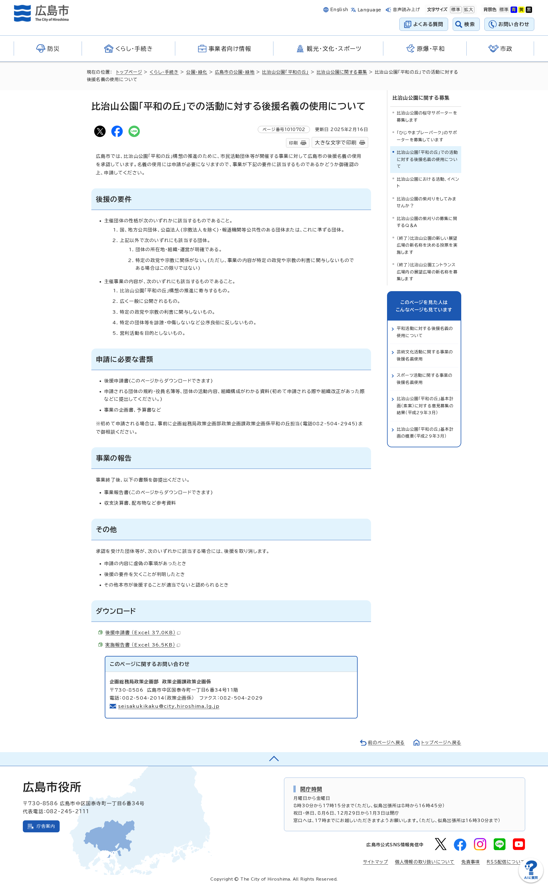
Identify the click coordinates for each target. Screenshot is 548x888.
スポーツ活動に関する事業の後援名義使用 (425, 378)
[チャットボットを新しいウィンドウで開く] (531, 881)
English (339, 9)
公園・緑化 (196, 72)
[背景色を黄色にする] (521, 10)
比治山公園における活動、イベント (428, 182)
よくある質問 (428, 24)
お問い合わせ (513, 24)
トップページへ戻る (441, 742)
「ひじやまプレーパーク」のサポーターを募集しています (427, 136)
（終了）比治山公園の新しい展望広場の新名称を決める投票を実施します (427, 245)
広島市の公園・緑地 (235, 72)
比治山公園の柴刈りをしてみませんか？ (427, 202)
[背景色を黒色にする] (529, 10)
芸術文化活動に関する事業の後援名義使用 (425, 355)
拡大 (468, 9)
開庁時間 (311, 789)
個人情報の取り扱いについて (425, 862)
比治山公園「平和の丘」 (285, 72)
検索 (469, 24)
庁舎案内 (46, 826)
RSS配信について (506, 862)
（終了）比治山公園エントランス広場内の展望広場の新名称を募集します (427, 272)
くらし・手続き (164, 72)
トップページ (129, 72)
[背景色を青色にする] (514, 10)
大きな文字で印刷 (335, 142)
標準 (455, 9)
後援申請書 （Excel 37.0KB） (140, 632)
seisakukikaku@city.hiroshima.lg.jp (168, 706)
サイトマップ (375, 862)
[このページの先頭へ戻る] (274, 759)
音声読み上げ (406, 9)
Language (369, 10)
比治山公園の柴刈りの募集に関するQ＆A (427, 221)
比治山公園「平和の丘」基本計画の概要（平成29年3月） (425, 432)
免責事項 (470, 862)
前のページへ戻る (386, 742)
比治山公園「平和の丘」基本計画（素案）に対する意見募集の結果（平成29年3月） (425, 405)
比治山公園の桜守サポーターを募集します (427, 116)
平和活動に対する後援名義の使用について (425, 331)
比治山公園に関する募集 (342, 72)
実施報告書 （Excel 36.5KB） (140, 645)
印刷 (293, 143)
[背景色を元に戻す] (504, 10)
